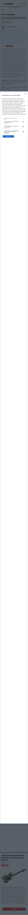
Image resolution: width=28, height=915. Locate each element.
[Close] (25, 94)
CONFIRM (8, 136)
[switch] (23, 122)
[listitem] (14, 119)
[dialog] (14, 457)
